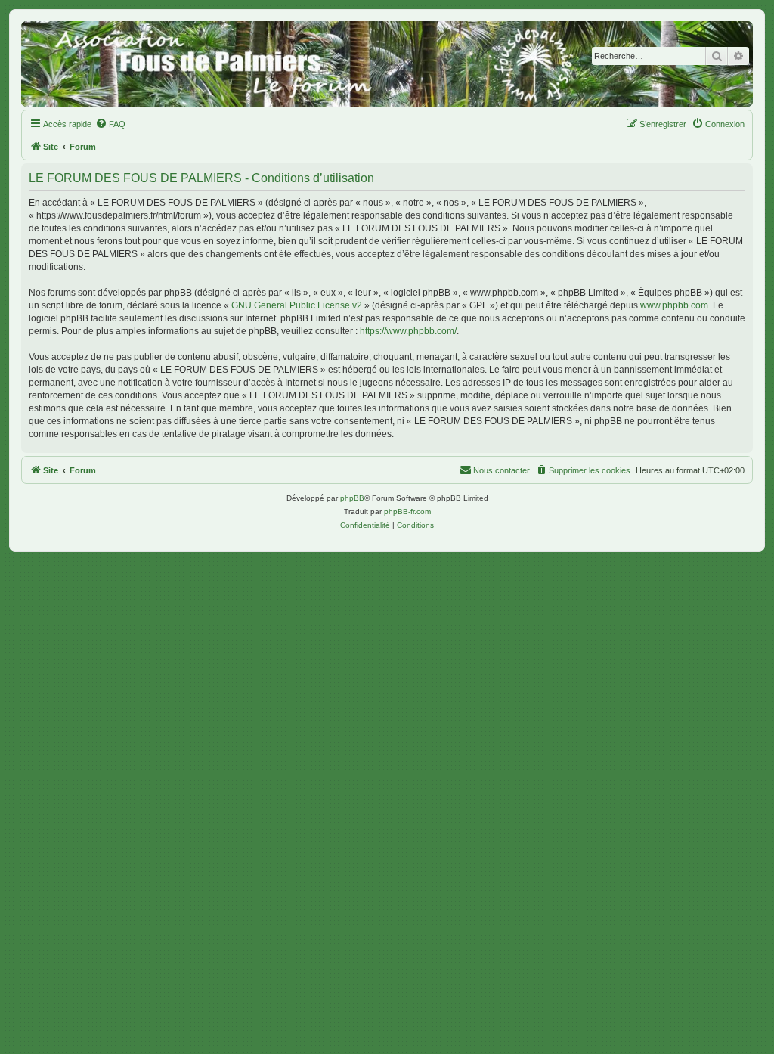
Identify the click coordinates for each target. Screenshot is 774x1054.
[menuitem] (110, 124)
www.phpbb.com (674, 305)
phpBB (352, 498)
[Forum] (387, 64)
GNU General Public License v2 (296, 305)
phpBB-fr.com (407, 511)
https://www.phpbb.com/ (408, 331)
